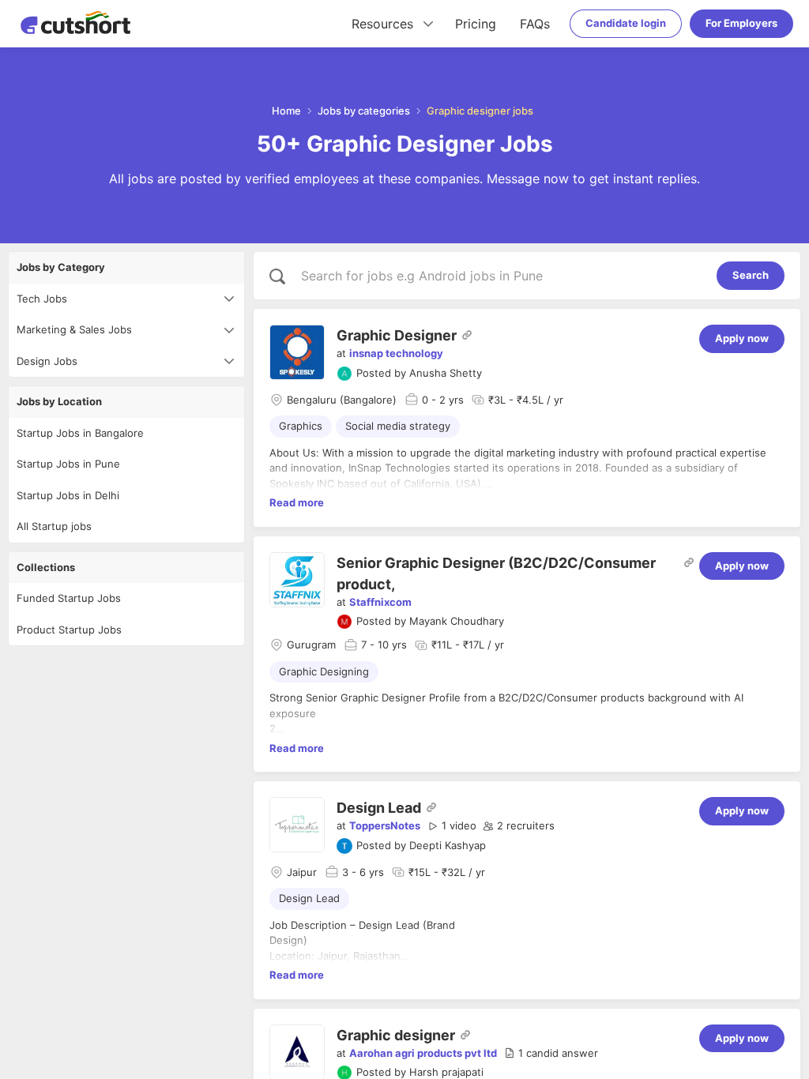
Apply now (742, 338)
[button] (451, 826)
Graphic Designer (397, 335)
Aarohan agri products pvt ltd (423, 1053)
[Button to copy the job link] (467, 335)
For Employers (741, 23)
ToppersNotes (384, 825)
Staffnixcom (380, 602)
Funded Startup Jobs (69, 598)
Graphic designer (396, 1035)
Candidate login (625, 23)
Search (750, 275)
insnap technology (396, 353)
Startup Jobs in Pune (68, 463)
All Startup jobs (54, 526)
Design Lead (379, 807)
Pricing (475, 24)
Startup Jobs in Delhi (68, 495)
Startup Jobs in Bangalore (80, 433)
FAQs (535, 24)
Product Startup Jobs (69, 629)
